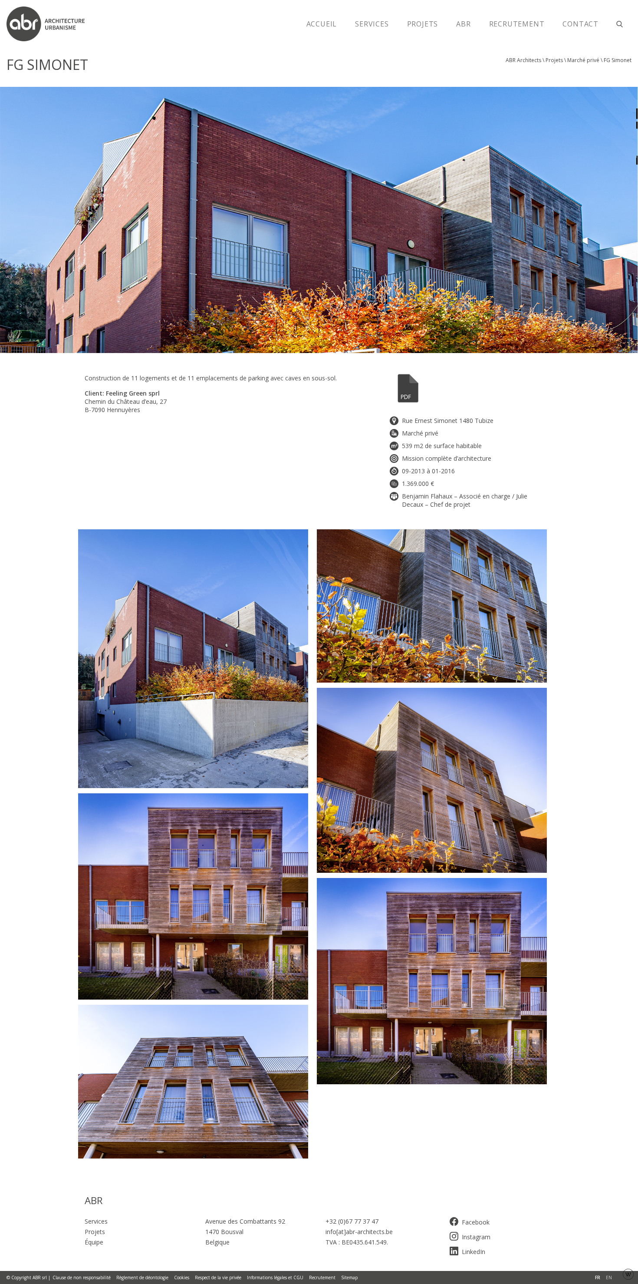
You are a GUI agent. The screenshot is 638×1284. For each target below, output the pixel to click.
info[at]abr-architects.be (359, 1232)
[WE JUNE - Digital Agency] (628, 1273)
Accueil (321, 24)
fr (597, 1277)
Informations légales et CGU (275, 1277)
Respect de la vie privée (218, 1277)
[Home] (50, 23)
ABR (463, 24)
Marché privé (583, 60)
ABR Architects (523, 60)
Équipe (94, 1242)
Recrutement (517, 24)
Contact (580, 24)
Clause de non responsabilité (82, 1277)
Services (371, 24)
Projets (422, 24)
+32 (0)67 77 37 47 (352, 1221)
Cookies (181, 1277)
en (609, 1277)
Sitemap (349, 1277)
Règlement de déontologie (142, 1277)
